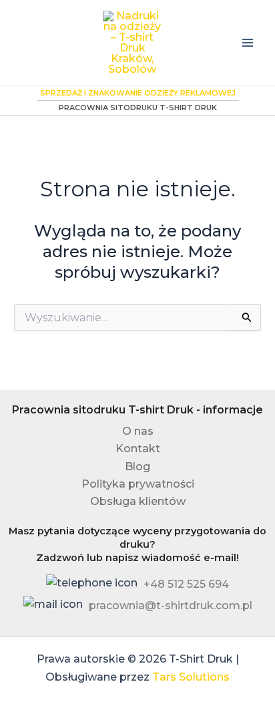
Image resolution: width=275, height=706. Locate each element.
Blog (137, 466)
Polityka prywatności (137, 484)
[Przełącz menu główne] (248, 43)
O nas (138, 431)
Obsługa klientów (138, 501)
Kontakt (137, 448)
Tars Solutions (191, 677)
